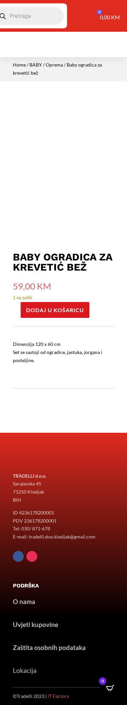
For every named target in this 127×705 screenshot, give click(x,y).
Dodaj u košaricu (55, 310)
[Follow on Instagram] (31, 556)
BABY (35, 65)
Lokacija (25, 670)
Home (19, 65)
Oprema (54, 65)
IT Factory (58, 696)
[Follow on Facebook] (18, 556)
